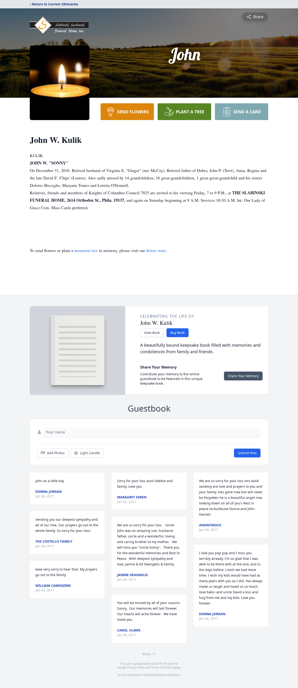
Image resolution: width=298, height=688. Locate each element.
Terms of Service (162, 667)
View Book (152, 332)
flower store (156, 250)
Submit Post (247, 453)
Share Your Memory (243, 376)
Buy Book (177, 332)
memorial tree (86, 250)
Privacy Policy (136, 667)
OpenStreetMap (154, 675)
